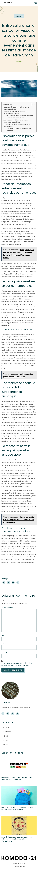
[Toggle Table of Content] (32, 104)
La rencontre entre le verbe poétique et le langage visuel (17, 125)
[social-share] (3, 582)
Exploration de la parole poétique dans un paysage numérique (16, 108)
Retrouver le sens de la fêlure (15, 118)
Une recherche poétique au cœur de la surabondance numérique (16, 121)
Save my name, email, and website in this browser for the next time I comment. (16, 664)
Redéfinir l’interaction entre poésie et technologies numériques (15, 112)
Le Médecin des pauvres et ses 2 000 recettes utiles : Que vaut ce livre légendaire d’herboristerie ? (17, 839)
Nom (3, 635)
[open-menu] (35, 3)
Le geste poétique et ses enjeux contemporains (18, 115)
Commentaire (7, 608)
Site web (4, 652)
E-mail (4, 644)
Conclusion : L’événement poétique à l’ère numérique (19, 129)
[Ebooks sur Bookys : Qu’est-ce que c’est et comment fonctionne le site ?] (19, 765)
